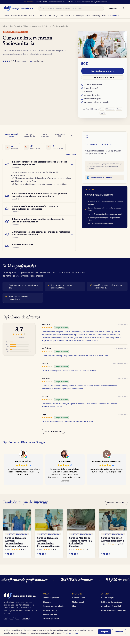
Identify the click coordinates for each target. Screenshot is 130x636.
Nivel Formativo (15, 26)
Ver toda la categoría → (116, 503)
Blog (74, 606)
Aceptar (104, 631)
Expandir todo (69, 155)
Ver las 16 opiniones (53, 431)
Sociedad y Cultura (99, 15)
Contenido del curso (11, 135)
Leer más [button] (65, 481)
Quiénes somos (78, 598)
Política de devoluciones (111, 602)
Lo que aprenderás (29, 135)
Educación (33, 15)
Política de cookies (70, 633)
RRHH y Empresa (83, 15)
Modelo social (78, 602)
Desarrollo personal (19, 15)
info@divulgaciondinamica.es (113, 610)
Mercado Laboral (67, 15)
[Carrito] (124, 8)
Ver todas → (113, 15)
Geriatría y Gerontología (48, 15)
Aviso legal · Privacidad (111, 606)
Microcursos (29, 26)
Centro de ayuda (108, 598)
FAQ (71, 135)
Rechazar (119, 631)
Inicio (5, 26)
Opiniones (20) (59, 135)
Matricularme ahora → (102, 71)
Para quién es (45, 135)
